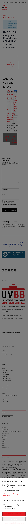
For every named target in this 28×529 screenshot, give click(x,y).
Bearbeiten (14, 519)
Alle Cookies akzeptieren (14, 514)
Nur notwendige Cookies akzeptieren (14, 523)
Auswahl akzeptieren (14, 525)
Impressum (6, 495)
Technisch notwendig (12, 505)
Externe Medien (10, 508)
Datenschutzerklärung (10, 494)
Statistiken (8, 506)
